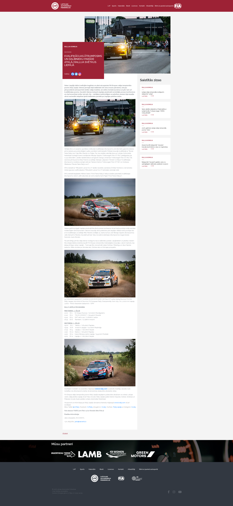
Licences (134, 6)
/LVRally (90, 407)
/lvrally (103, 407)
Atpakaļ (65, 433)
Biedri (128, 6)
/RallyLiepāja (117, 407)
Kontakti (142, 6)
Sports (114, 6)
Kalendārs (121, 6)
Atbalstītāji (149, 6)
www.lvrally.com (119, 403)
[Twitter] (76, 74)
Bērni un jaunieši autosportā (164, 6)
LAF (109, 6)
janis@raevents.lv (80, 421)
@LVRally (76, 407)
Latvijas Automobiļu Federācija (66, 489)
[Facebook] (72, 74)
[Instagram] (79, 74)
